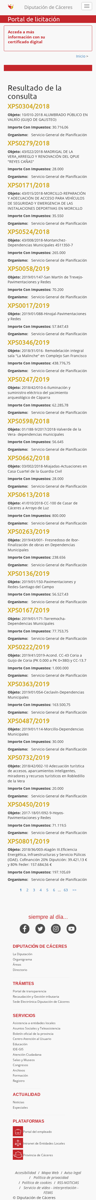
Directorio (20, 970)
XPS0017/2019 (29, 305)
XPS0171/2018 (29, 185)
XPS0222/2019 (29, 647)
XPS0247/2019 (29, 379)
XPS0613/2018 (29, 494)
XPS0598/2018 (29, 421)
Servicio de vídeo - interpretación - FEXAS (51, 1190)
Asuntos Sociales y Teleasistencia (36, 1028)
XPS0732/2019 (29, 757)
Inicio (81, 56)
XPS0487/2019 (29, 720)
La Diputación (22, 954)
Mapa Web (50, 1172)
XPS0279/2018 (29, 143)
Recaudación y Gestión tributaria (36, 996)
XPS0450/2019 (29, 804)
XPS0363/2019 (29, 683)
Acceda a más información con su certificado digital (26, 36)
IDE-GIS (18, 1049)
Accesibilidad (25, 1172)
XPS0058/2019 (29, 268)
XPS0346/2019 (29, 342)
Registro (19, 1081)
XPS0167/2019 (29, 610)
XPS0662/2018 (29, 457)
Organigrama (22, 959)
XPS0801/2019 (29, 841)
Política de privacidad (51, 1177)
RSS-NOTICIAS (68, 1182)
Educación (20, 1044)
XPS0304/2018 (29, 106)
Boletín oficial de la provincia (33, 1034)
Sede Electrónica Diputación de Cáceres (41, 1001)
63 (66, 889)
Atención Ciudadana (27, 1054)
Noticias (18, 1102)
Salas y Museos (24, 1060)
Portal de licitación (34, 19)
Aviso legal (72, 1172)
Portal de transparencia (29, 991)
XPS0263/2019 (29, 531)
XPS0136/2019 (29, 573)
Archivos (19, 1070)
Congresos (20, 1065)
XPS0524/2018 (29, 231)
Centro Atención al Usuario (32, 1039)
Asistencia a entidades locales (34, 1023)
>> (74, 889)
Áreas (17, 964)
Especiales (20, 1107)
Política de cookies (37, 1182)
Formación (20, 1075)
